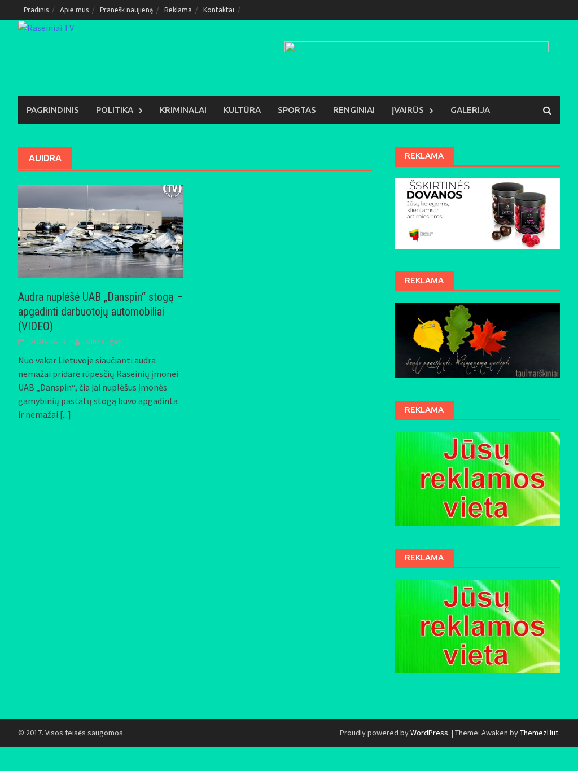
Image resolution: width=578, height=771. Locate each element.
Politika (114, 110)
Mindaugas (103, 341)
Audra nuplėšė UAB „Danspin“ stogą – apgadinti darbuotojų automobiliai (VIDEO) (100, 311)
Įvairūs (408, 110)
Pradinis (36, 10)
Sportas (297, 110)
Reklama (178, 10)
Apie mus (74, 10)
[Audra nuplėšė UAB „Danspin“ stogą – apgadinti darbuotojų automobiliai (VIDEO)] (100, 230)
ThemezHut (539, 733)
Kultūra (242, 110)
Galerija (470, 110)
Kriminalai (183, 110)
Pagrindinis (53, 110)
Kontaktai (218, 10)
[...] (65, 414)
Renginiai (354, 110)
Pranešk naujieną (126, 10)
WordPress (429, 733)
